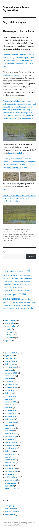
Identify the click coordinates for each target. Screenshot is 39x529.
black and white (21, 275)
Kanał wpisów (11, 509)
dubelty (20, 153)
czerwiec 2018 (10, 489)
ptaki (33, 236)
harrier (6, 287)
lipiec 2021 (9, 393)
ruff (29, 104)
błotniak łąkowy (25, 278)
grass (28, 284)
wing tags (17, 308)
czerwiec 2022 (11, 367)
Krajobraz (11, 335)
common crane (28, 281)
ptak (30, 236)
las (13, 287)
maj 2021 (8, 399)
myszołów (20, 290)
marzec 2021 (10, 405)
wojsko (23, 308)
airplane (20, 271)
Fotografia (17, 230)
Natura (23, 230)
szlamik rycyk (18, 238)
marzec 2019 (10, 463)
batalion (29, 230)
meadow (18, 287)
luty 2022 (9, 379)
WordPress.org (11, 514)
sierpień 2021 (10, 390)
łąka (31, 308)
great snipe (10, 236)
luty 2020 (9, 431)
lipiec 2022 (9, 364)
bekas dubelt (11, 232)
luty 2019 (9, 466)
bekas (5, 232)
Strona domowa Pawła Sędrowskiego (16, 8)
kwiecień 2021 (11, 402)
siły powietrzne (21, 302)
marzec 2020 (10, 428)
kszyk (17, 236)
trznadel (5, 305)
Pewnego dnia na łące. (19, 31)
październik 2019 (12, 442)
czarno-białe (7, 284)
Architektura (12, 326)
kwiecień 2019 (11, 460)
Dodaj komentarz (8, 240)
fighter (19, 284)
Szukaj (6, 252)
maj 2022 (9, 370)
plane (15, 295)
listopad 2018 (10, 474)
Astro (9, 329)
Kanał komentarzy (12, 512)
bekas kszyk (20, 232)
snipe (11, 238)
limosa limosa (23, 236)
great (19, 167)
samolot (6, 302)
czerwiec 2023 (11, 358)
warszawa (28, 305)
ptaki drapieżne (11, 298)
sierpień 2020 (10, 416)
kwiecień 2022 (11, 373)
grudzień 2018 (11, 471)
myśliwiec (27, 290)
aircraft (6, 271)
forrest (24, 284)
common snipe (7, 234)
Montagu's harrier (10, 290)
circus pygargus (18, 281)
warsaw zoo (19, 305)
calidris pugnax (29, 232)
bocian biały (6, 278)
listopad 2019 (10, 439)
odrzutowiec (7, 295)
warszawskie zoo (8, 308)
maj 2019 (9, 457)
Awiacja (10, 332)
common (11, 167)
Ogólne (8, 341)
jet (11, 287)
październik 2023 (12, 353)
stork (28, 302)
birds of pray (9, 275)
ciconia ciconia (7, 281)
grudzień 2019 (11, 437)
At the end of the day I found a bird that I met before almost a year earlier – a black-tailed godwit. (19, 198)
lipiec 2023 (9, 355)
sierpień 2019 (10, 448)
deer (14, 284)
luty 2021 (9, 408)
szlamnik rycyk (27, 238)
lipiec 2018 (9, 486)
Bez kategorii (10, 320)
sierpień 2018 (10, 483)
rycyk (5, 190)
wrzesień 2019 (11, 445)
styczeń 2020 (10, 434)
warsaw (12, 305)
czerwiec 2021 (10, 396)
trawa (33, 302)
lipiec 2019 (9, 451)
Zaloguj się (9, 506)
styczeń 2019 (10, 468)
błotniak (14, 278)
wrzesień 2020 (11, 413)
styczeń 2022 (10, 382)
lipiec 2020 (9, 419)
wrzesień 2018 (11, 480)
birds (27, 271)
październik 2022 (12, 361)
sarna (13, 302)
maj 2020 (9, 425)
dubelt (14, 234)
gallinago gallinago (22, 234)
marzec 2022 (10, 376)
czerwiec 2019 (11, 454)
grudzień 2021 (11, 384)
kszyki (11, 153)
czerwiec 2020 (11, 422)
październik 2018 (12, 477)
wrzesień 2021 (11, 387)
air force (13, 271)
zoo (27, 308)
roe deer (28, 299)
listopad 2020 (10, 411)
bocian (29, 275)
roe (22, 299)
